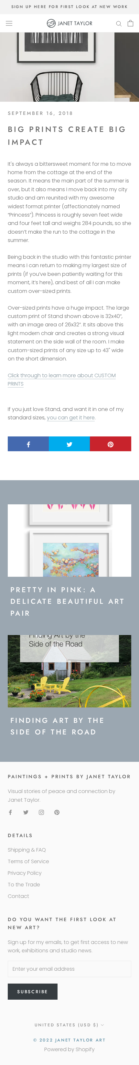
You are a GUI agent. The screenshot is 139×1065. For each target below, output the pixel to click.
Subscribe (32, 991)
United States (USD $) (67, 1025)
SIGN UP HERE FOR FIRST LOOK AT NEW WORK (69, 7)
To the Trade (24, 884)
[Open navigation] (9, 23)
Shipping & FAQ (27, 850)
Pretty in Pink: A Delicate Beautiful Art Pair (67, 601)
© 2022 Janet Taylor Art (69, 1040)
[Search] (119, 23)
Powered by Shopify (69, 1049)
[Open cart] (130, 23)
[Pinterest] (56, 812)
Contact (18, 896)
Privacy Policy (25, 873)
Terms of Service (28, 861)
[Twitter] (25, 812)
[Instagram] (41, 812)
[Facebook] (10, 812)
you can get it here (71, 417)
